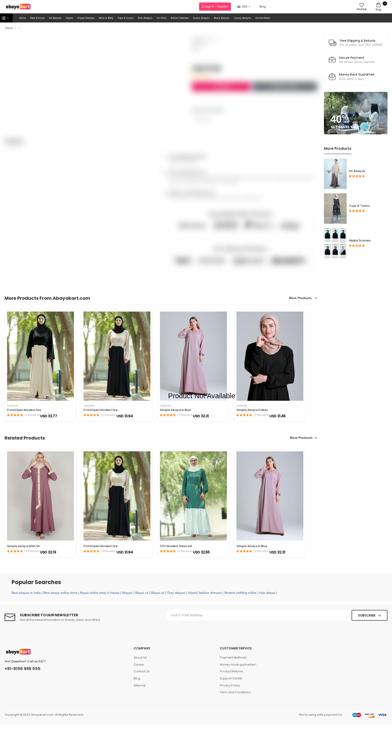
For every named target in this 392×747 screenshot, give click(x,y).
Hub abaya (267, 593)
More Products (301, 298)
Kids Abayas (145, 18)
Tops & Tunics (126, 18)
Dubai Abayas (201, 18)
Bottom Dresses (180, 18)
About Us (140, 657)
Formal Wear (262, 18)
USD (244, 6)
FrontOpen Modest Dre (24, 410)
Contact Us (142, 671)
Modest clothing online (240, 593)
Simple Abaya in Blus (251, 546)
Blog (263, 6)
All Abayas (55, 18)
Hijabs (69, 18)
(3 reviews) (32, 415)
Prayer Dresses (86, 18)
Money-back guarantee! (238, 664)
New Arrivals (37, 18)
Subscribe (366, 615)
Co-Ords (161, 18)
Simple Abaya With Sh (23, 546)
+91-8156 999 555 (22, 669)
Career (139, 664)
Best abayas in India (26, 593)
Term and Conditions (235, 692)
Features (14, 140)
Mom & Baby (106, 18)
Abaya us (141, 593)
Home (22, 18)
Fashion (12, 406)
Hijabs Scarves (359, 240)
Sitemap (140, 685)
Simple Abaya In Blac (252, 410)
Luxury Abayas (242, 18)
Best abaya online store (60, 593)
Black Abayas (222, 18)
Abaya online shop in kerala (99, 593)
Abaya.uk (157, 593)
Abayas (127, 593)
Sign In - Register (216, 6)
